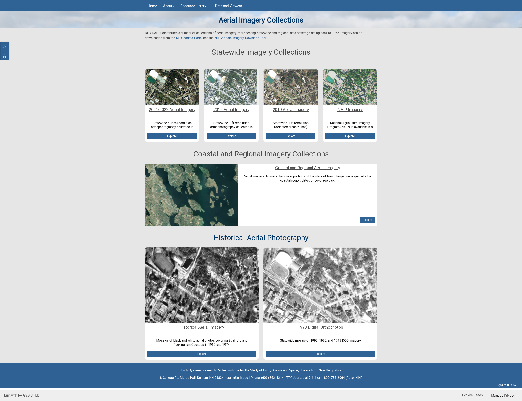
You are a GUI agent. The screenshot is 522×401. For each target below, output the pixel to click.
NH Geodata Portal (189, 38)
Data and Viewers (228, 6)
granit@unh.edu (237, 378)
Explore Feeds (472, 395)
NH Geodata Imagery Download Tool (240, 38)
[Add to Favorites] (4, 55)
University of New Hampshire (320, 370)
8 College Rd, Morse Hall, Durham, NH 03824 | (193, 378)
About (167, 6)
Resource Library (193, 6)
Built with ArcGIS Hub (21, 395)
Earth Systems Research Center (203, 370)
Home (152, 6)
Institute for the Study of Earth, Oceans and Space (262, 370)
